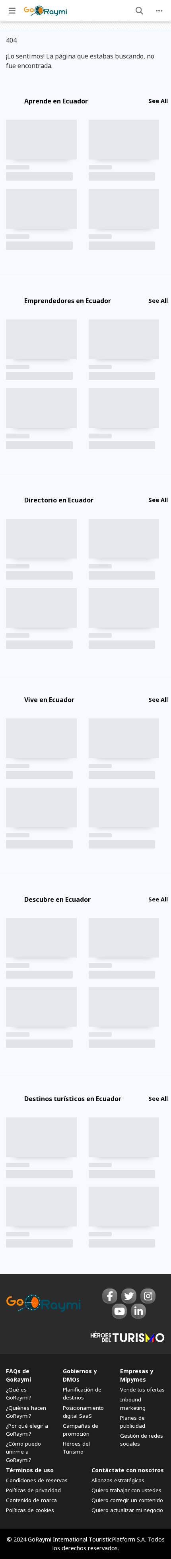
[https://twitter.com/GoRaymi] (128, 1296)
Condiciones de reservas (37, 1480)
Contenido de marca (31, 1500)
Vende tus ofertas (142, 1389)
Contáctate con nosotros (127, 1470)
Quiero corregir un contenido (127, 1500)
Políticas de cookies (30, 1510)
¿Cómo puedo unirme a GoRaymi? (23, 1451)
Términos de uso (30, 1470)
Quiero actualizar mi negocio (127, 1510)
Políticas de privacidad (33, 1490)
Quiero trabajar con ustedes (126, 1490)
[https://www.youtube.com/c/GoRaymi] (119, 1311)
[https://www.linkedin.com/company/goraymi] (138, 1311)
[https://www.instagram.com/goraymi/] (147, 1296)
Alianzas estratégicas (117, 1480)
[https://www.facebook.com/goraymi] (109, 1296)
